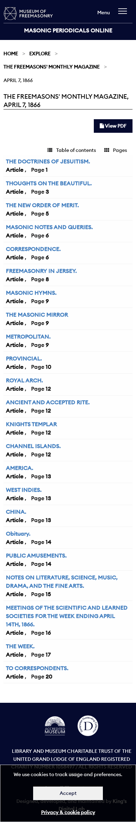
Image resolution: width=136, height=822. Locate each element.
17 (48, 654)
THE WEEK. (20, 646)
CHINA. (16, 511)
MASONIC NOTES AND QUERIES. (49, 226)
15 (48, 594)
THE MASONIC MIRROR (37, 314)
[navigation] (124, 14)
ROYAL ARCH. (24, 380)
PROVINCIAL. (24, 358)
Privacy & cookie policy (68, 812)
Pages (119, 150)
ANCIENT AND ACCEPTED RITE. (48, 402)
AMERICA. (19, 467)
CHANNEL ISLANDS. (33, 445)
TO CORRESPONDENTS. (37, 668)
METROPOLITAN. (28, 336)
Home (10, 53)
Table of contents (75, 150)
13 (48, 476)
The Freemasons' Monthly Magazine (51, 67)
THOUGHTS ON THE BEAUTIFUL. (49, 183)
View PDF (115, 126)
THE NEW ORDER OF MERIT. (42, 205)
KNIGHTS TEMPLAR (31, 424)
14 (48, 541)
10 (48, 366)
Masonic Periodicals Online (68, 30)
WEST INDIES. (23, 489)
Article (14, 169)
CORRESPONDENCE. (33, 248)
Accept (68, 793)
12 (48, 388)
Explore (40, 53)
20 (49, 676)
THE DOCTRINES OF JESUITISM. (48, 161)
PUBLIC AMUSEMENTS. (36, 555)
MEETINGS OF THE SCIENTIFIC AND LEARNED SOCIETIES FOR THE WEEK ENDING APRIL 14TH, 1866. (67, 616)
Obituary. (18, 533)
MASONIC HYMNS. (31, 292)
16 (48, 632)
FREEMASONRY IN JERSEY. (41, 270)
